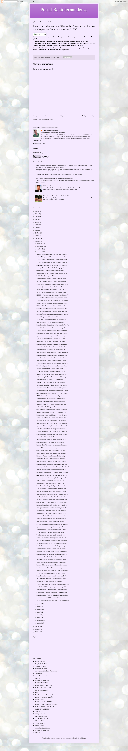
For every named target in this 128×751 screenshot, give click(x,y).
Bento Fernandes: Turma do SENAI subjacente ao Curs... (52, 595)
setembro (39, 252)
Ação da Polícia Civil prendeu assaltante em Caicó (50, 480)
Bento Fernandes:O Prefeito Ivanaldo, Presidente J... (51, 521)
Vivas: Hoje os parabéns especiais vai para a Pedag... (51, 573)
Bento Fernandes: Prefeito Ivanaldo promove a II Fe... (51, 576)
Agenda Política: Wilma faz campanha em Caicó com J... (52, 300)
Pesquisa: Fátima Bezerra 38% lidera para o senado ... (51, 505)
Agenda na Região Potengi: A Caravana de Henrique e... (52, 363)
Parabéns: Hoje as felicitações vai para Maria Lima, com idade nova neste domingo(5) (60, 174)
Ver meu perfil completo (40, 143)
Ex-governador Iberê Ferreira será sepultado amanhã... (51, 543)
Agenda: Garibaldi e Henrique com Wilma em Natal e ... (52, 330)
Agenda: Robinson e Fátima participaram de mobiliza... (52, 262)
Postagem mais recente (40, 116)
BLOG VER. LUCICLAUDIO (43, 688)
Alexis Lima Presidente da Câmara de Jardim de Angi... (52, 284)
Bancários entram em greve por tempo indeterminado (51, 273)
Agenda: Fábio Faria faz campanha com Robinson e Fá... (52, 584)
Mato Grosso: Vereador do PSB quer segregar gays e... (51, 475)
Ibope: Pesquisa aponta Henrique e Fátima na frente (51, 453)
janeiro (39, 623)
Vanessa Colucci (39, 726)
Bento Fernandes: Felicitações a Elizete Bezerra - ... (51, 379)
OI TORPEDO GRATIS (42, 718)
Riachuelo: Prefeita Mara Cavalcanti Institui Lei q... (51, 456)
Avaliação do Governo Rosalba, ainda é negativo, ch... (51, 508)
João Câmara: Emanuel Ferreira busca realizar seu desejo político (54, 179)
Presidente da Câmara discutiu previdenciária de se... (51, 401)
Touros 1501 (38, 673)
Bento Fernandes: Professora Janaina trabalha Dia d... (51, 355)
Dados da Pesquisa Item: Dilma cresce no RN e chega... (52, 377)
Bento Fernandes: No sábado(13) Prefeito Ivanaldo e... (51, 554)
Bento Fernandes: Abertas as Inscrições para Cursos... (51, 530)
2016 (36, 236)
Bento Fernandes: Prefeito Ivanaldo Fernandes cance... (51, 549)
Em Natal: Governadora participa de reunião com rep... (52, 499)
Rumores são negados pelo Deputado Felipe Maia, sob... (52, 311)
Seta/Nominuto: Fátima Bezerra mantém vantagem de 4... (52, 551)
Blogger (83, 738)
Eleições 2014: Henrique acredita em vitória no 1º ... (51, 306)
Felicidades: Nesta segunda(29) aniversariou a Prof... (51, 276)
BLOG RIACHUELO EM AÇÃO (44, 707)
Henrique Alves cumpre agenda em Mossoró (49, 581)
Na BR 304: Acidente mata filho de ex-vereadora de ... (51, 320)
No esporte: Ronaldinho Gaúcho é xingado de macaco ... (52, 524)
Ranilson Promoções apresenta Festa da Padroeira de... (51, 469)
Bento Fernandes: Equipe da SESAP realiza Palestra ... (52, 461)
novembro (40, 246)
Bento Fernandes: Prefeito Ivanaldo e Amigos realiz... (51, 279)
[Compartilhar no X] (67, 57)
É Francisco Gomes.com (42, 680)
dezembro (40, 243)
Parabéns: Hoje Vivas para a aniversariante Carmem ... (51, 445)
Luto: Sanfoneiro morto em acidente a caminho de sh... (52, 314)
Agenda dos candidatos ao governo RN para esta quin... (52, 336)
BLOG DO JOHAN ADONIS (43, 702)
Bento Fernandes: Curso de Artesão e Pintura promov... (52, 589)
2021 (36, 222)
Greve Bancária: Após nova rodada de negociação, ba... (52, 309)
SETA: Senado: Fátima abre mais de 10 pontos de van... (52, 396)
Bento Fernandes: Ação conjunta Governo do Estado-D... (52, 352)
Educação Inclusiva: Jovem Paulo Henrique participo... (52, 268)
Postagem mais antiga (88, 116)
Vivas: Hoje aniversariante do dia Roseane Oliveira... (51, 287)
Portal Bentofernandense (50, 130)
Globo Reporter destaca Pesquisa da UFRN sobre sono (51, 592)
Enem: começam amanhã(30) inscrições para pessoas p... (52, 292)
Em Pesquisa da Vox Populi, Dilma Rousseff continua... (52, 497)
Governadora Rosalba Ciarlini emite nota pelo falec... (51, 557)
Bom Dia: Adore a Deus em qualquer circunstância (50, 429)
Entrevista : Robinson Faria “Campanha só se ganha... (51, 328)
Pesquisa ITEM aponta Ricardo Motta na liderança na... (52, 565)
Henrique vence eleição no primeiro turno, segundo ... (51, 510)
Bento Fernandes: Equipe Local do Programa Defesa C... (52, 325)
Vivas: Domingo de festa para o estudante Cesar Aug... (52, 366)
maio (38, 612)
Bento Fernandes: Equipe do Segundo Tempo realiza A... (52, 486)
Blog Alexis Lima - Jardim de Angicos (46, 695)
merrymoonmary (67, 738)
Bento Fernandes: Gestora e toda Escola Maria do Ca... (52, 464)
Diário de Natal (39, 711)
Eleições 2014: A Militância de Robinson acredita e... (51, 303)
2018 (36, 230)
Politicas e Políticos (40, 721)
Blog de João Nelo (40, 661)
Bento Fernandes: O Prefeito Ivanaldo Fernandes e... (51, 399)
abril (38, 615)
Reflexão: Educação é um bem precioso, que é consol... (52, 491)
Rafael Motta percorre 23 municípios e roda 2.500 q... (51, 289)
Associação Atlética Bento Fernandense (46, 671)
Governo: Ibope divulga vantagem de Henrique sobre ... (52, 502)
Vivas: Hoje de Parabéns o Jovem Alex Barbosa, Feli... (52, 418)
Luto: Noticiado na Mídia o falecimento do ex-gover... (51, 559)
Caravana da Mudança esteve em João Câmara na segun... (52, 472)
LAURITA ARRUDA (41, 716)
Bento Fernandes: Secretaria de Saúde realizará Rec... (51, 358)
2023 (36, 216)
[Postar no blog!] (65, 57)
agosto (39, 604)
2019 (36, 227)
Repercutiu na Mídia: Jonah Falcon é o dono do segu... (51, 415)
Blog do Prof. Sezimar (41, 690)
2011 (36, 632)
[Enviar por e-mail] (64, 57)
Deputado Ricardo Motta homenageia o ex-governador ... (52, 540)
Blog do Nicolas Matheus (42, 664)
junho (38, 609)
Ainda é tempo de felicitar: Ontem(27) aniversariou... (51, 317)
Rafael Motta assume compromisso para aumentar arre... (52, 448)
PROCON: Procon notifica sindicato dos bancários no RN (52, 295)
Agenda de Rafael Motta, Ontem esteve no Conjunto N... (52, 426)
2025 (36, 211)
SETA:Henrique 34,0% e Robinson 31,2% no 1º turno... (52, 393)
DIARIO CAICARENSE (42, 709)
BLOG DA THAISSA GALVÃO (44, 697)
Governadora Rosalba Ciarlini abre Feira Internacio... (51, 333)
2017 (36, 233)
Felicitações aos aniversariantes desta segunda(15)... (51, 513)
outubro (39, 249)
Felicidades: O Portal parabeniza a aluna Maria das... (51, 459)
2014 (36, 241)
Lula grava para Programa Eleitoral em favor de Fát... (51, 579)
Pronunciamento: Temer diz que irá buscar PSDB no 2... (52, 439)
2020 (36, 225)
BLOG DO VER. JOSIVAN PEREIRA (46, 704)
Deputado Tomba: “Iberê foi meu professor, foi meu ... (51, 519)
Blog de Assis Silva (40, 699)
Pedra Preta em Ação (41, 668)
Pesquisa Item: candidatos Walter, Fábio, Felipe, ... (50, 369)
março (39, 617)
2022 (36, 219)
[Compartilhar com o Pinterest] (71, 57)
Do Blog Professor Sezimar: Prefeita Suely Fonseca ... (51, 281)
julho (38, 607)
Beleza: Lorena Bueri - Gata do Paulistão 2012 (56, 196)
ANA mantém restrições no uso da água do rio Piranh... (52, 298)
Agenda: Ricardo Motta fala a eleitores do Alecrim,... (51, 339)
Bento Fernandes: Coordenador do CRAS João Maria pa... (52, 494)
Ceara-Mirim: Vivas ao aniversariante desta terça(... (51, 270)
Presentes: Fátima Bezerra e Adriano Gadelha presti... (51, 388)
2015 (36, 238)
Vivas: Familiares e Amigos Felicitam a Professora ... (51, 532)
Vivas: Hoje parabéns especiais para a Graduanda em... (51, 538)
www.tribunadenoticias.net (42, 728)
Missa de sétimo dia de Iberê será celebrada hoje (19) (51, 412)
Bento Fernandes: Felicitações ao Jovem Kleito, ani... (51, 349)
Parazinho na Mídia (40, 666)
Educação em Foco (40, 714)
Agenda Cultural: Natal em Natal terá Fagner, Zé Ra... (51, 434)
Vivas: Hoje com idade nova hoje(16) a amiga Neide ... (52, 478)
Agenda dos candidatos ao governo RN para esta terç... (51, 265)
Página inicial (64, 116)
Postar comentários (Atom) (45, 119)
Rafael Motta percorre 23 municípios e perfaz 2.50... (51, 257)
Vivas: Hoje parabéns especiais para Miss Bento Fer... (51, 371)
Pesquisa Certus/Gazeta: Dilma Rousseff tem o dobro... (51, 254)
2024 (36, 214)
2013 (36, 626)
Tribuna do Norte (40, 723)
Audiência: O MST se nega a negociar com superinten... (52, 587)
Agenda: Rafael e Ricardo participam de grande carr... (51, 527)
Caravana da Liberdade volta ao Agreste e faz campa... (51, 385)
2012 (36, 629)
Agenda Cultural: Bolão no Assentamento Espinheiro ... (52, 489)
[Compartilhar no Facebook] (69, 57)
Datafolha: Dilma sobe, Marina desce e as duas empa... (51, 420)
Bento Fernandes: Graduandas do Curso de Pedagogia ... (52, 423)
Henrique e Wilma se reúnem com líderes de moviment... (52, 390)
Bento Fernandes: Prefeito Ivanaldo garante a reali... (51, 322)
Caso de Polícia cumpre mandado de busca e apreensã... (52, 410)
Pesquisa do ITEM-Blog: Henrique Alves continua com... (52, 570)
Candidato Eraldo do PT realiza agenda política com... (51, 404)
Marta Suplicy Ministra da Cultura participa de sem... (51, 341)
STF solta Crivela (48, 186)
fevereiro (39, 620)
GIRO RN (37, 678)
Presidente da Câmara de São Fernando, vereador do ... (52, 437)
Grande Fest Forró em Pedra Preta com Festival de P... (52, 347)
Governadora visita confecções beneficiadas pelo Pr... (51, 442)
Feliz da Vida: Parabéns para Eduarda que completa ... (51, 407)
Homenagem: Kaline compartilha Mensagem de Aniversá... (53, 467)
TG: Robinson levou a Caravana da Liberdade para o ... (52, 535)
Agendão (37, 692)
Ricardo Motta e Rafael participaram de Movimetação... (52, 562)
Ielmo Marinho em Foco (42, 676)
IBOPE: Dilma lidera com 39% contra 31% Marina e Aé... (53, 600)
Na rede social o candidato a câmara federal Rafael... (51, 598)
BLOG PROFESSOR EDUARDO (44, 685)
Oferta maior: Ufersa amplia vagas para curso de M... (51, 450)
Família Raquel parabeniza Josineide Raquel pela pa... (51, 546)
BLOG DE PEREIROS (41, 683)
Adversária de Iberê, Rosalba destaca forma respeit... (51, 516)
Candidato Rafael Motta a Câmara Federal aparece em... (52, 568)
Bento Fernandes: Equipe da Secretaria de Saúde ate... (51, 344)
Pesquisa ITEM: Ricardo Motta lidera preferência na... (51, 374)
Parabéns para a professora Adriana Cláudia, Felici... (51, 483)
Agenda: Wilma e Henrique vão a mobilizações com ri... (52, 259)
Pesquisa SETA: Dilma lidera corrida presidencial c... (51, 382)
